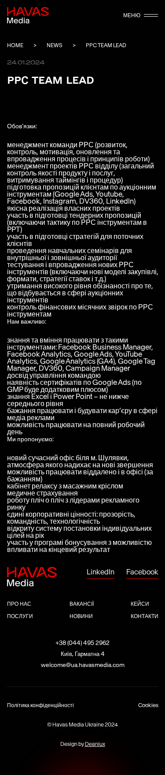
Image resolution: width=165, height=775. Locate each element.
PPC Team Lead (106, 45)
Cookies (148, 705)
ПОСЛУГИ (20, 616)
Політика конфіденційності (40, 705)
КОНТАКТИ (144, 616)
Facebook (142, 571)
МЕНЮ (131, 15)
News (54, 45)
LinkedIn (100, 571)
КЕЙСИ (140, 603)
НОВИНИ (81, 616)
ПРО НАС (19, 603)
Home (15, 45)
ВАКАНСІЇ (82, 603)
